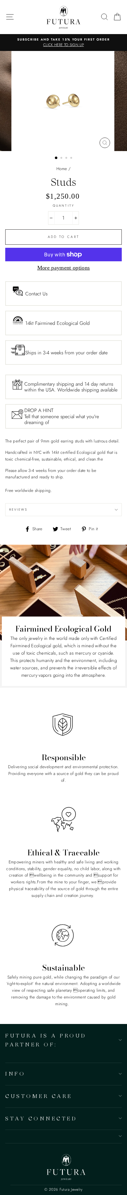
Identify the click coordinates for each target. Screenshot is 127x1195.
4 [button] (71, 158)
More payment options (63, 268)
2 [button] (61, 158)
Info (15, 1073)
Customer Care (38, 1096)
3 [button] (66, 158)
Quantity (63, 205)
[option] (63, 42)
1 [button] (56, 158)
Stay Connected (41, 1118)
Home (61, 168)
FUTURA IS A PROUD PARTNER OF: (46, 1040)
